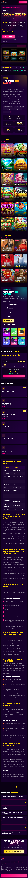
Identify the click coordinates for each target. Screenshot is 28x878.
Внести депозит (14, 376)
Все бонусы (20, 36)
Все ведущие (4, 237)
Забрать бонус (7, 36)
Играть (21, 873)
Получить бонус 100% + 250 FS (14, 851)
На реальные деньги (10, 324)
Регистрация (23, 2)
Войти (15, 2)
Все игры (3, 141)
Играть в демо (8, 320)
